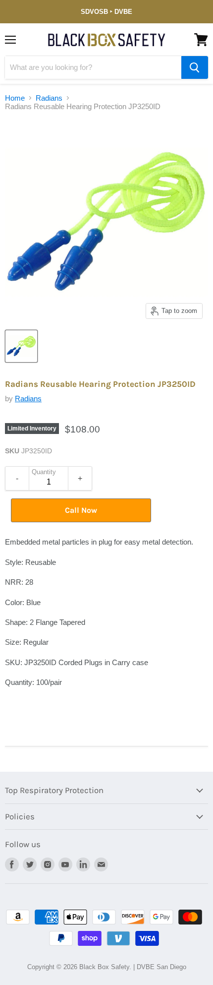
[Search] (194, 67)
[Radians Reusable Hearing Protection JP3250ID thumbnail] (21, 346)
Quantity (44, 472)
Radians (49, 98)
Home (15, 98)
